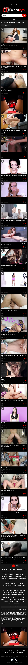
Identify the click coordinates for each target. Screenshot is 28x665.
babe (12, 597)
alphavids (13, 599)
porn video (6, 594)
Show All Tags (14, 607)
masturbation (15, 603)
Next (17, 565)
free (17, 581)
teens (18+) (11, 574)
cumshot (22, 572)
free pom (6, 601)
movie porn (19, 574)
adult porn (14, 572)
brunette (6, 597)
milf (6, 574)
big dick (13, 583)
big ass (20, 583)
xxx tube (18, 597)
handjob (22, 601)
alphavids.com (4, 612)
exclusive (6, 592)
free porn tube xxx (19, 590)
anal (24, 576)
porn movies (5, 572)
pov (17, 601)
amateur (18, 576)
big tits (19, 570)
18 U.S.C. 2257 (20, 652)
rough (12, 601)
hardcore (5, 599)
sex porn (5, 590)
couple (3, 588)
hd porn (14, 592)
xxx (15, 585)
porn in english (9, 581)
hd (24, 570)
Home (3, 650)
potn (9, 603)
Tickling (22, 2)
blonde (12, 570)
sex (23, 597)
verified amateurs (17, 594)
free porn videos (8, 585)
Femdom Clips (8, 2)
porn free (4, 578)
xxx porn (21, 585)
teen (22, 581)
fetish (11, 576)
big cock (21, 592)
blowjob (4, 576)
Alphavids (12, 662)
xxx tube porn (13, 578)
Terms (6, 652)
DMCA (12, 652)
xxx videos (10, 588)
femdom (7, 583)
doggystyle (22, 578)
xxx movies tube (22, 599)
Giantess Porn (16, 2)
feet (11, 590)
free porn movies (20, 588)
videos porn (5, 569)
